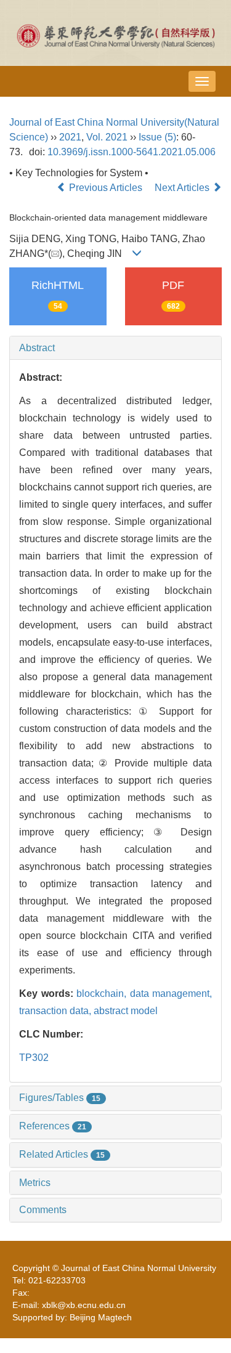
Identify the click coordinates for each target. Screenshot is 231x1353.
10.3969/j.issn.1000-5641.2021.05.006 (131, 152)
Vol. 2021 (107, 137)
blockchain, (103, 993)
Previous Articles (106, 187)
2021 (70, 137)
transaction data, (56, 1011)
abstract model (126, 1011)
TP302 (34, 1057)
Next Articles (183, 187)
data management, (171, 993)
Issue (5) (157, 137)
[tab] (115, 348)
